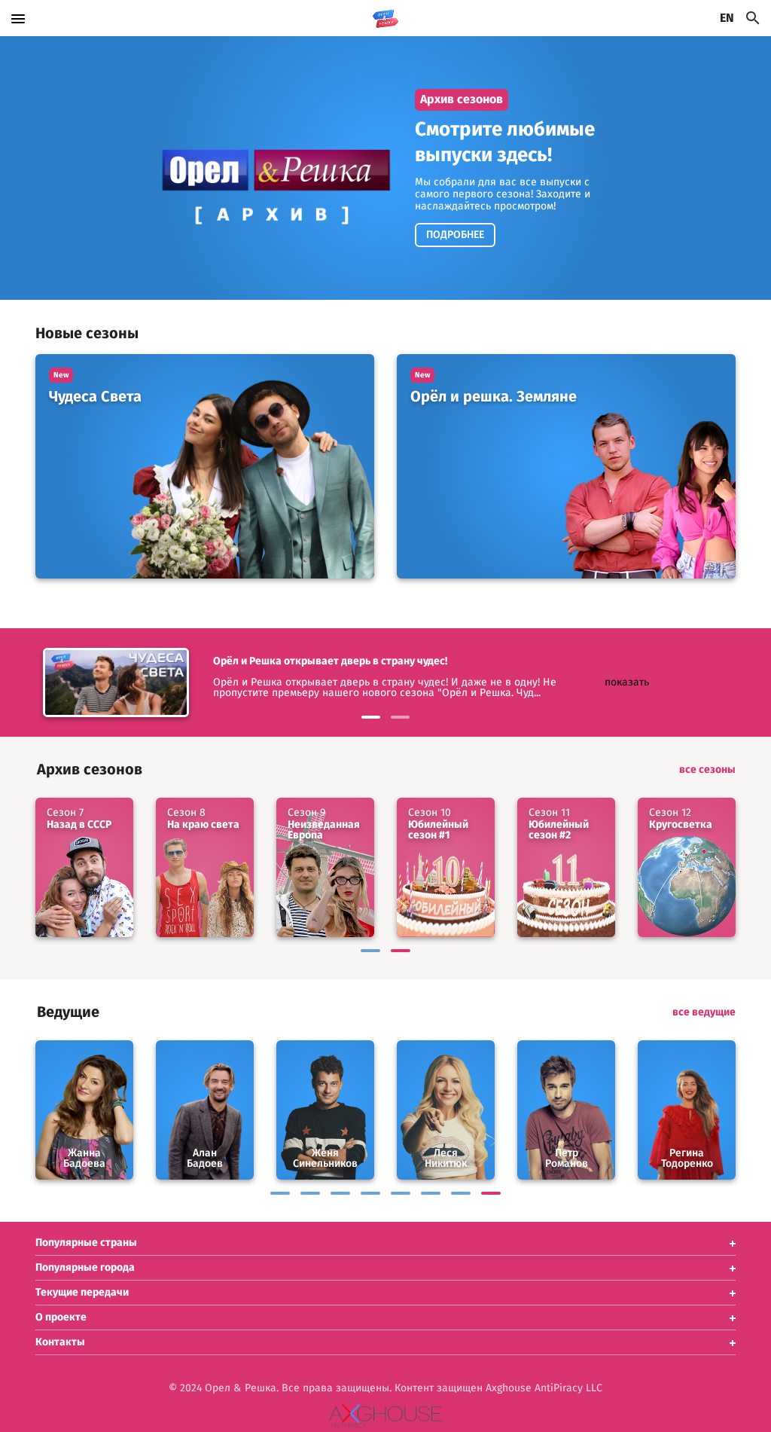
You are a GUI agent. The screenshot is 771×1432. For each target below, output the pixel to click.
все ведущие (704, 1012)
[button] (385, 1243)
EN (727, 18)
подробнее (455, 235)
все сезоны (707, 770)
